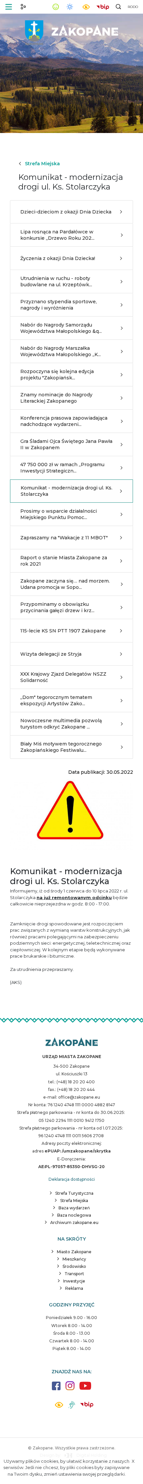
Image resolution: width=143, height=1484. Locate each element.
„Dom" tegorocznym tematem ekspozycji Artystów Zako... (56, 700)
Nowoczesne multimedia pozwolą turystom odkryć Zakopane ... (61, 724)
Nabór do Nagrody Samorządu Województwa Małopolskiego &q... (61, 328)
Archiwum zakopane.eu (74, 1222)
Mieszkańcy (74, 1259)
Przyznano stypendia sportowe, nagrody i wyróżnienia (58, 305)
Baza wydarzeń (74, 1207)
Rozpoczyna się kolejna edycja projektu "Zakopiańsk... (57, 374)
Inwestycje (74, 1281)
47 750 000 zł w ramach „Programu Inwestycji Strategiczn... (62, 467)
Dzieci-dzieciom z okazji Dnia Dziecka (65, 212)
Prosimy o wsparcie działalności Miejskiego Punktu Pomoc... (58, 514)
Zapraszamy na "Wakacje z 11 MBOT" (64, 538)
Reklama (74, 1288)
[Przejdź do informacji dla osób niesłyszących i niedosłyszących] (71, 1407)
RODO (133, 7)
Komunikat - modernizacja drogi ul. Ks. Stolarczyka (66, 491)
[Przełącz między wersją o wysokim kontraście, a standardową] (86, 7)
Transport (74, 1273)
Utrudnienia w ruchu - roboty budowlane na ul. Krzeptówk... (56, 281)
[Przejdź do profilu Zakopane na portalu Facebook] (56, 1389)
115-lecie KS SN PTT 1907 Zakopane (63, 631)
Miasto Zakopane (74, 1251)
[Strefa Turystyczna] (72, 1042)
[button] (8, 7)
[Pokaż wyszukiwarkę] (118, 6)
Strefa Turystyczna (74, 1193)
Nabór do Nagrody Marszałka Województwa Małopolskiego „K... (60, 351)
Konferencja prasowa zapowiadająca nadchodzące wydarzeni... (63, 421)
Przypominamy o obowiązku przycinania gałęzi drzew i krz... (57, 607)
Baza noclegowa (74, 1215)
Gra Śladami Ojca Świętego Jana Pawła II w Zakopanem (66, 444)
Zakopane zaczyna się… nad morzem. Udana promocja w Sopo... (65, 584)
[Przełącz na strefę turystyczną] (23, 6)
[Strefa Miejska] (71, 30)
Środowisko (74, 1266)
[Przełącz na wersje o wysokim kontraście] (59, 1407)
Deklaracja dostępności (72, 1179)
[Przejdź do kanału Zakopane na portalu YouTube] (85, 1389)
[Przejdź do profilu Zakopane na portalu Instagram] (70, 1389)
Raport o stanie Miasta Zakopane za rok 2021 (63, 561)
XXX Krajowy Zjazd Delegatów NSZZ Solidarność (63, 677)
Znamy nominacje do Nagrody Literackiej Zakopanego (56, 398)
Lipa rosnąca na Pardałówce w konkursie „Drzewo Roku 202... (57, 235)
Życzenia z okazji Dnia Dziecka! (57, 258)
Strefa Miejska (42, 163)
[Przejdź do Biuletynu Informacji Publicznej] (102, 6)
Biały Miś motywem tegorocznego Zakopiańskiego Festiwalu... (61, 747)
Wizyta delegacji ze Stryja (50, 654)
